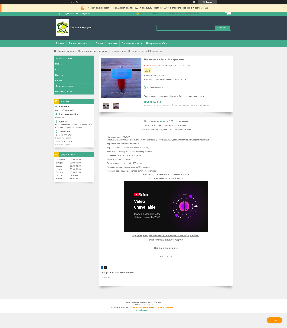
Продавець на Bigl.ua (144, 305)
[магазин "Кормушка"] (62, 28)
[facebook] (102, 268)
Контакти (112, 43)
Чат (277, 320)
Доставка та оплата (132, 43)
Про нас (99, 43)
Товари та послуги (78, 43)
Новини (58, 64)
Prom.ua (157, 302)
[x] (105, 268)
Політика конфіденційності (164, 307)
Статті (58, 69)
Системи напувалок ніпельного (93, 51)
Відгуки (58, 80)
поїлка (164, 121)
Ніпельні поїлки (118, 51)
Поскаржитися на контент (141, 307)
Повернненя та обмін (65, 91)
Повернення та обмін (156, 43)
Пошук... (223, 27)
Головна (60, 43)
